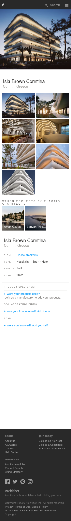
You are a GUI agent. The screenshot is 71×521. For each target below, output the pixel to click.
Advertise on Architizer (52, 448)
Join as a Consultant (51, 444)
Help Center (11, 452)
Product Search (14, 468)
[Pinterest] (22, 483)
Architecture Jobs (15, 464)
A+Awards (11, 444)
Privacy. (9, 506)
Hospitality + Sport (28, 261)
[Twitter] (15, 483)
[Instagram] (30, 483)
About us (10, 441)
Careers (9, 448)
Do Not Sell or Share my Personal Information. (31, 510)
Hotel (45, 261)
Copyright (10, 514)
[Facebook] (7, 483)
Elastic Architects (27, 255)
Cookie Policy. (40, 506)
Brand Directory (14, 472)
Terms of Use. (23, 506)
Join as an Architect (50, 441)
